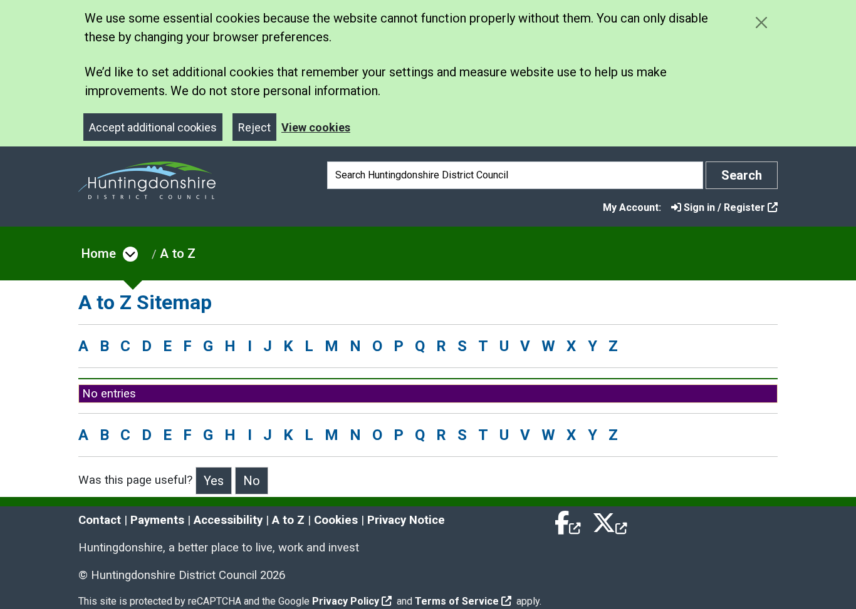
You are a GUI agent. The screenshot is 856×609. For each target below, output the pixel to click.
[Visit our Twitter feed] (609, 520)
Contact (99, 520)
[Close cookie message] (761, 22)
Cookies (336, 520)
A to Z (178, 253)
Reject (254, 127)
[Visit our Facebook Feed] (568, 520)
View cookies (315, 127)
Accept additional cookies (153, 127)
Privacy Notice (406, 520)
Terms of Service (457, 601)
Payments (157, 520)
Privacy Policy (345, 601)
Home (98, 253)
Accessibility (228, 520)
